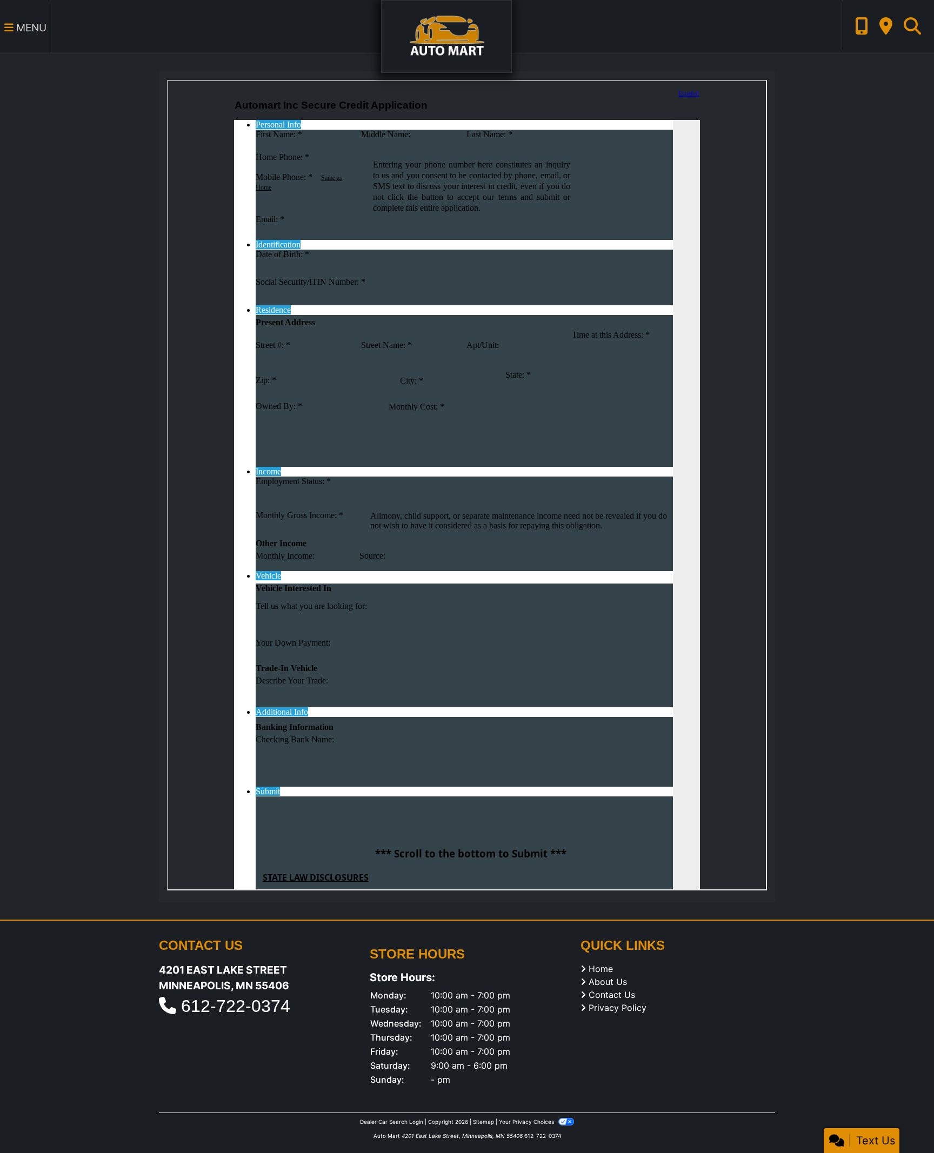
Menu (30, 27)
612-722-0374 (235, 1006)
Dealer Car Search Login (391, 1121)
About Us (608, 981)
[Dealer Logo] (446, 35)
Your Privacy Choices (527, 1121)
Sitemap (483, 1121)
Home (601, 968)
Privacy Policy (617, 1007)
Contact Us (612, 994)
